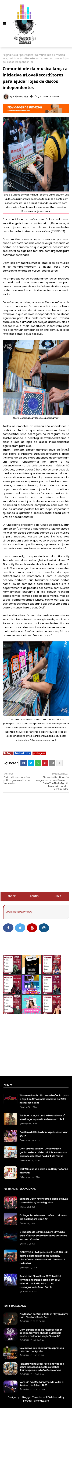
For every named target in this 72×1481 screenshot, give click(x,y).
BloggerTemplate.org (36, 1400)
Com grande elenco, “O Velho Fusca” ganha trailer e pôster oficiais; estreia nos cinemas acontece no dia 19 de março (43, 1152)
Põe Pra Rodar (22, 753)
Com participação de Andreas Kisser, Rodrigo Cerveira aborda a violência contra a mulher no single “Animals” (41, 1333)
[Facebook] (23, 763)
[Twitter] (31, 763)
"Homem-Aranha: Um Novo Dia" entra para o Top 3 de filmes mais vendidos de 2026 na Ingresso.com (44, 1099)
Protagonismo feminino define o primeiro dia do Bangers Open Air (43, 1217)
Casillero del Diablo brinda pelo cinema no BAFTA (44, 1133)
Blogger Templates (33, 1397)
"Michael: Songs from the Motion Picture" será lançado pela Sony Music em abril (42, 1117)
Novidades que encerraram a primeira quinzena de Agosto (42, 1350)
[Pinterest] (45, 763)
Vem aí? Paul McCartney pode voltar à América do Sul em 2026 (41, 1384)
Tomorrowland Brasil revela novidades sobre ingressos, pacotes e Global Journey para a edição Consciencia (42, 1367)
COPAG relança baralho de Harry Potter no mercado (44, 1170)
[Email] (52, 763)
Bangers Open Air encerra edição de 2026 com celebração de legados (44, 1200)
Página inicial (10, 55)
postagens (26, 55)
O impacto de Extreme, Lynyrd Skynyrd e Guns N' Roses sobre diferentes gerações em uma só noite (43, 1235)
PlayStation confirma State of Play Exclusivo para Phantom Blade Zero (44, 1315)
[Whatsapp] (38, 763)
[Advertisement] (36, 818)
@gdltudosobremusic (19, 911)
